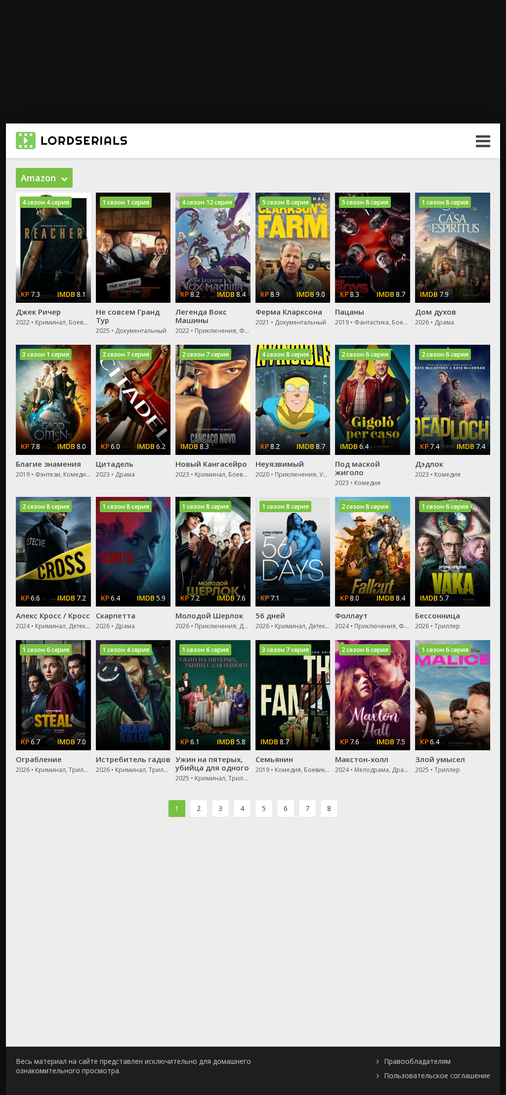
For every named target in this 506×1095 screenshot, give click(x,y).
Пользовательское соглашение (437, 1075)
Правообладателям (417, 1061)
